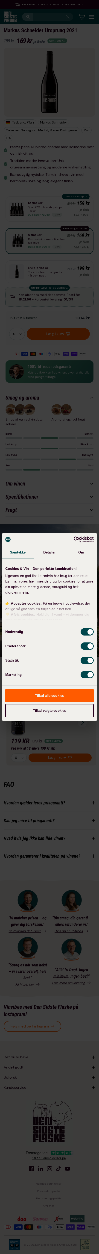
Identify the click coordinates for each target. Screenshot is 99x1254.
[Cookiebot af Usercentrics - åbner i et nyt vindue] (73, 539)
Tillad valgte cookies (49, 710)
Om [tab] (81, 552)
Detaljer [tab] (49, 552)
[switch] (87, 646)
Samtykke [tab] (18, 552)
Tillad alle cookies (49, 696)
